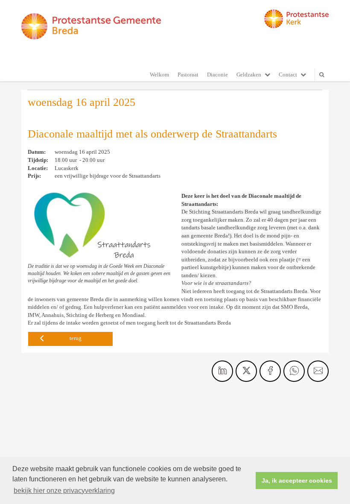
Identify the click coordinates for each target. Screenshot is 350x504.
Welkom (159, 74)
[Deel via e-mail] (318, 371)
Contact (288, 74)
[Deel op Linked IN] (222, 371)
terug (76, 338)
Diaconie (217, 74)
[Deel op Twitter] (246, 371)
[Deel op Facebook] (270, 371)
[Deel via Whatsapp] (294, 371)
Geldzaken (248, 74)
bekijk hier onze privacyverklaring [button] (64, 490)
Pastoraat (188, 74)
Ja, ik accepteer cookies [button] (297, 480)
